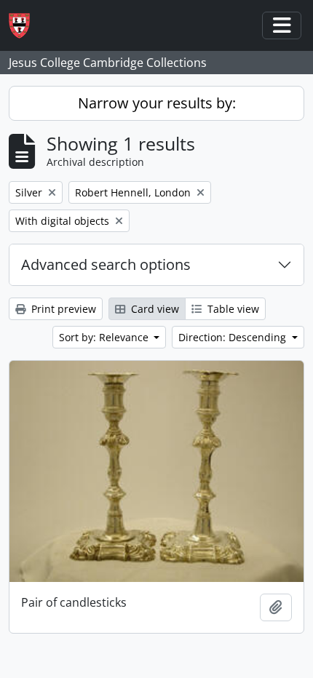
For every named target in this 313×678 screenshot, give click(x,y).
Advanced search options (106, 264)
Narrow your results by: (157, 103)
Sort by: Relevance (105, 337)
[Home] (25, 25)
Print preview (62, 309)
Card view (153, 309)
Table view (232, 309)
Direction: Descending (233, 337)
